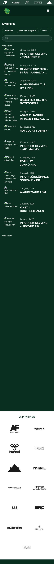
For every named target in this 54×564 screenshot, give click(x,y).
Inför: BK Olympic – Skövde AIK (33, 224)
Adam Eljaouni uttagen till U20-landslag (33, 117)
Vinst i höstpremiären (32, 209)
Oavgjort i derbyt (34, 130)
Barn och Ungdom (27, 30)
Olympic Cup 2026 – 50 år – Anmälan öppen (34, 71)
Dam (44, 30)
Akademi (9, 30)
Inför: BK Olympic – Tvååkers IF (33, 55)
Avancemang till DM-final (33, 86)
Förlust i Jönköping (28, 163)
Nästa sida (7, 45)
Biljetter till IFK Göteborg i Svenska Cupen (33, 101)
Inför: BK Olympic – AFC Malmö (33, 147)
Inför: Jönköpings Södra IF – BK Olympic (34, 178)
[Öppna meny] (48, 10)
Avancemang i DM (33, 192)
